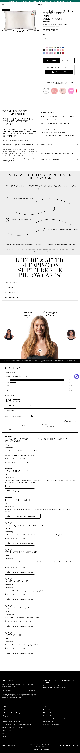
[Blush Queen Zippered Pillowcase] (58, 50)
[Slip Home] (40, 5)
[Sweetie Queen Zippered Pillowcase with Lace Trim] (55, 53)
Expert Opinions (47, 144)
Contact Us (5, 733)
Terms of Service (48, 710)
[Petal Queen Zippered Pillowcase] (60, 50)
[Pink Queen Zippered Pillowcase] (47, 47)
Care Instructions (7, 719)
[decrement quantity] (62, 60)
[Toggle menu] (3, 4)
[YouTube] (76, 745)
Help (4, 706)
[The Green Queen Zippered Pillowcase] (58, 53)
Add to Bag (51, 60)
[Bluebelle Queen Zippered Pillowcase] (44, 53)
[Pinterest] (67, 745)
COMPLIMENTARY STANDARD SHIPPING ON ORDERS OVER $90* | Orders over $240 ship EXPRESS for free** (40, 1)
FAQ (3, 710)
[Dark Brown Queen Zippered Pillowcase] (60, 53)
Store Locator (6, 730)
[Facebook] (60, 745)
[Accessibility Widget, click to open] (76, 376)
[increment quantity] (68, 60)
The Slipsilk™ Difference (50, 149)
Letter (45, 34)
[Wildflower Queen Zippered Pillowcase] (47, 53)
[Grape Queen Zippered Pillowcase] (52, 50)
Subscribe (32, 690)
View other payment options (51, 26)
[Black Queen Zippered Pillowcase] (44, 50)
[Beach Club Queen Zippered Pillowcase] (63, 50)
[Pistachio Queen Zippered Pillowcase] (50, 50)
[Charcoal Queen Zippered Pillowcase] (58, 47)
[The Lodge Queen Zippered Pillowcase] (52, 53)
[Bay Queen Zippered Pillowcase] (60, 47)
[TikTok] (73, 745)
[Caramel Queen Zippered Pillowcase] (52, 47)
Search (4, 736)
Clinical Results (47, 113)
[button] (71, 334)
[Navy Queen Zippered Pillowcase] (63, 47)
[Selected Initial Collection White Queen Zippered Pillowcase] (55, 47)
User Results (46, 140)
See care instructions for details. (21, 155)
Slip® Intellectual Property (51, 724)
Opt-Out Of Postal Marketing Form (13, 727)
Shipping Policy (7, 716)
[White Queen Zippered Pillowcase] (44, 47)
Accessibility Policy (49, 722)
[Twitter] (63, 745)
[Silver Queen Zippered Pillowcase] (50, 47)
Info (45, 706)
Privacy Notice (47, 713)
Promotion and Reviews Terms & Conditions (57, 719)
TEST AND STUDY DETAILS (50, 159)
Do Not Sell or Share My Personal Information (16, 724)
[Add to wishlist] (72, 60)
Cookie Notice (47, 716)
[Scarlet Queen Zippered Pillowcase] (63, 53)
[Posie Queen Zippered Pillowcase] (50, 53)
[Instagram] (70, 745)
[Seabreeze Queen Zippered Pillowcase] (55, 50)
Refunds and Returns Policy (11, 713)
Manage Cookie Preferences (11, 722)
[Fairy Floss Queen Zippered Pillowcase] (47, 50)
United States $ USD (8, 745)
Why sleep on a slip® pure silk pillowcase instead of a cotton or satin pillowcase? (57, 154)
